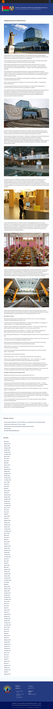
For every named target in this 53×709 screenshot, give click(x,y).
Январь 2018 (7, 642)
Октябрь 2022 (7, 529)
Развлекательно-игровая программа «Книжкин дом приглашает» (19, 426)
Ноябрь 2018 (7, 620)
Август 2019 (7, 601)
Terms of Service (36, 707)
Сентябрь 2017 (7, 650)
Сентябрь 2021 (7, 556)
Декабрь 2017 (7, 644)
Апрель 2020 (7, 586)
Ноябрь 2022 (7, 526)
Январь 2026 (7, 445)
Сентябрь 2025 (7, 454)
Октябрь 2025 (7, 452)
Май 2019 (6, 607)
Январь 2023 (7, 522)
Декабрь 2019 (7, 593)
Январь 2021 (7, 571)
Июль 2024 (6, 484)
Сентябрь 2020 (7, 580)
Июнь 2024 (6, 486)
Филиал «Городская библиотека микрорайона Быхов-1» (31, 7)
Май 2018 (6, 633)
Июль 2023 (6, 509)
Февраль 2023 (7, 520)
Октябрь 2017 (7, 648)
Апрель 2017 (7, 661)
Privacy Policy (30, 707)
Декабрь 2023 (7, 499)
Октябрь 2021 (7, 554)
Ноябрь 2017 (7, 646)
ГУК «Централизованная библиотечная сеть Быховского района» (26, 705)
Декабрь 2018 (7, 618)
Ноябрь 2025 (7, 450)
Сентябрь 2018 (7, 625)
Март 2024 (6, 492)
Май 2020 (6, 584)
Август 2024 (7, 482)
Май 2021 (6, 563)
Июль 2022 (6, 535)
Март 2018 (6, 637)
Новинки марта (7, 428)
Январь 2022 (7, 548)
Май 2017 (6, 659)
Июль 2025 (6, 458)
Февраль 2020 (7, 588)
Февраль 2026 (7, 443)
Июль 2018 (6, 629)
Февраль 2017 (7, 665)
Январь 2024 (7, 497)
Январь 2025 (7, 471)
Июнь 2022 (6, 537)
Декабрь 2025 (7, 448)
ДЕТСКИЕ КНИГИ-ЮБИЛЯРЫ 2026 (11, 430)
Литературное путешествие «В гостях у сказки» (15, 424)
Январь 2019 (7, 616)
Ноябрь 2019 (7, 595)
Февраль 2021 (7, 569)
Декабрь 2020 (7, 573)
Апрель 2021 (7, 565)
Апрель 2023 (7, 516)
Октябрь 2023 (7, 503)
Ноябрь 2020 (7, 575)
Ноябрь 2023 (7, 501)
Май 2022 (6, 539)
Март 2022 (6, 543)
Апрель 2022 (7, 541)
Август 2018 (7, 627)
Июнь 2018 (6, 631)
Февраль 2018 (7, 639)
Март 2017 (6, 663)
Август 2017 (7, 652)
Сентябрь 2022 (7, 531)
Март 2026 (6, 441)
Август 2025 (7, 456)
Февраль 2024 (7, 494)
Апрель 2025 (7, 465)
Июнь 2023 (6, 512)
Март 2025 (6, 467)
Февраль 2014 (7, 674)
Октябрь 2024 (7, 477)
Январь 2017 (7, 667)
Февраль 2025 (7, 469)
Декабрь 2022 (7, 524)
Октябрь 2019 (7, 597)
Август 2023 (7, 507)
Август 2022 (7, 533)
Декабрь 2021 (7, 550)
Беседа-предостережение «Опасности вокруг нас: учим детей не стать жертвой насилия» (24, 422)
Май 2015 (6, 671)
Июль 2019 (6, 603)
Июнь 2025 (6, 460)
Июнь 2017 (6, 657)
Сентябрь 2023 (7, 505)
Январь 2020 (7, 590)
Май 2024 (6, 488)
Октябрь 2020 (7, 578)
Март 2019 (6, 612)
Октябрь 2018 (7, 622)
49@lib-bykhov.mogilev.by (32, 694)
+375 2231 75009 (30, 691)
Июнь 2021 (6, 561)
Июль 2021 (6, 558)
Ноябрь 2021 (7, 552)
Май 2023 (6, 514)
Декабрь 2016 (7, 669)
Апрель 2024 (7, 490)
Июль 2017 (6, 654)
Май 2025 (6, 462)
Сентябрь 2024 (7, 480)
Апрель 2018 (7, 635)
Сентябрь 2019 (7, 599)
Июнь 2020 (6, 582)
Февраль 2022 (7, 546)
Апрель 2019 (7, 610)
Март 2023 (6, 518)
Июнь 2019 (6, 605)
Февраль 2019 (7, 614)
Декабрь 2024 (7, 473)
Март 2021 (6, 567)
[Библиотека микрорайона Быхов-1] (7, 692)
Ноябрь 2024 (7, 475)
